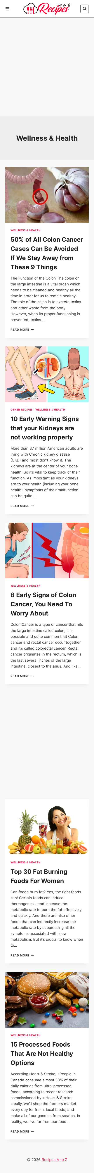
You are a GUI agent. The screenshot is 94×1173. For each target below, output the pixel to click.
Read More (22, 329)
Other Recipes (21, 409)
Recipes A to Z (54, 1159)
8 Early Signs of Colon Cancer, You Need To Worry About (43, 604)
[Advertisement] (47, 67)
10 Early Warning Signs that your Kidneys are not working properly (44, 428)
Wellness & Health (25, 230)
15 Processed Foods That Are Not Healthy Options (41, 1053)
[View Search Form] (84, 9)
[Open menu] (8, 8)
